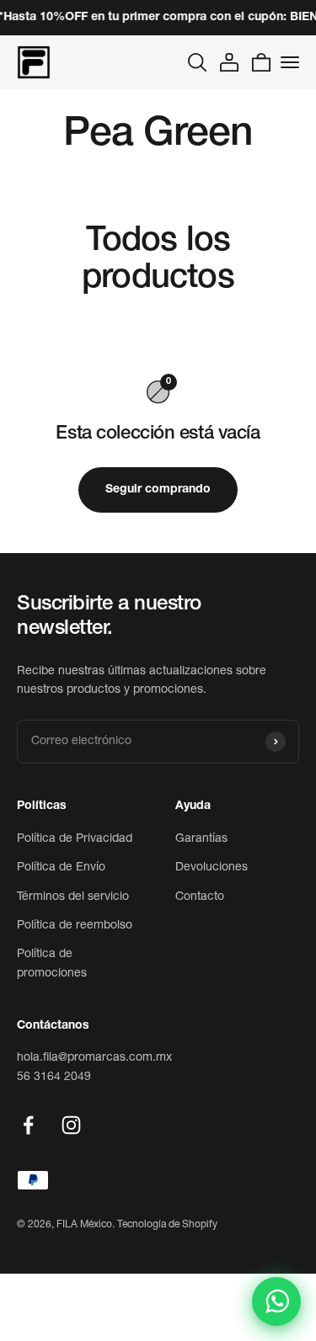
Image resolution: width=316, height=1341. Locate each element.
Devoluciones (211, 868)
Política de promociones (52, 964)
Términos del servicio (73, 897)
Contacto (199, 897)
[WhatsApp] (276, 1301)
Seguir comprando (158, 490)
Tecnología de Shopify (167, 1225)
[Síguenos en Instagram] (71, 1125)
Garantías (201, 839)
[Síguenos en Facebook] (28, 1125)
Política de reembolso (74, 926)
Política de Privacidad (74, 839)
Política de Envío (61, 868)
